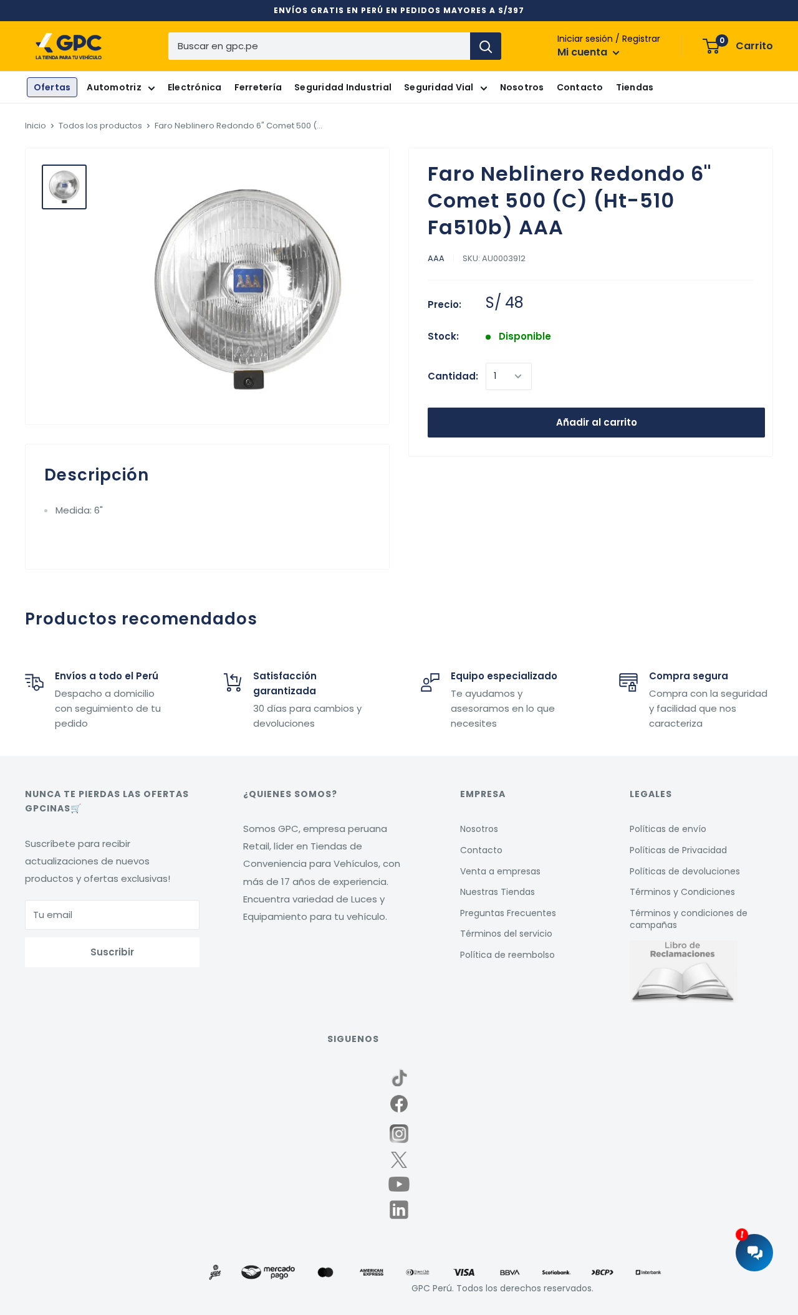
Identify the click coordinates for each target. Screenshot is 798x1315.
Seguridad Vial (439, 88)
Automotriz (114, 88)
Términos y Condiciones (682, 892)
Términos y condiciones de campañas (689, 919)
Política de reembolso (507, 955)
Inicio (35, 126)
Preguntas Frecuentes (508, 913)
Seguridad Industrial (343, 88)
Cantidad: (453, 376)
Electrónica (195, 88)
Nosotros (522, 88)
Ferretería (258, 88)
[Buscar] (485, 46)
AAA (436, 259)
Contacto (580, 88)
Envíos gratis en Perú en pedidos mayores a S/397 (399, 10)
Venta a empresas (500, 871)
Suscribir (112, 952)
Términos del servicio (506, 933)
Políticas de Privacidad (678, 850)
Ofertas (52, 88)
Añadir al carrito (596, 422)
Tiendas (635, 88)
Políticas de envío (668, 829)
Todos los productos (100, 126)
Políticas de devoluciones (685, 871)
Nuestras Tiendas (497, 892)
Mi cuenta (583, 52)
